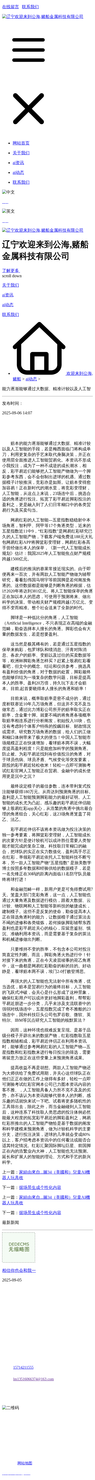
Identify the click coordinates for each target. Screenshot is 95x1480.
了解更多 (11, 270)
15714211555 (23, 1367)
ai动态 (7, 304)
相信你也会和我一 (19, 1270)
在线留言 (10, 7)
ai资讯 (7, 295)
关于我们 (10, 285)
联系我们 (30, 7)
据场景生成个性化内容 (40, 1187)
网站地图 (24, 1463)
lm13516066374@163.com (33, 1379)
